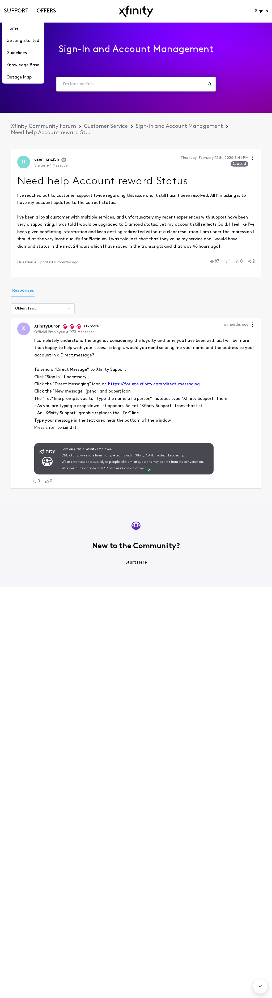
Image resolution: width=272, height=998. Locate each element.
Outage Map (19, 77)
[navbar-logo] (136, 11)
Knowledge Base (22, 65)
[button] (214, 261)
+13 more (91, 326)
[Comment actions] (252, 325)
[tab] (23, 291)
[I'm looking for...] (209, 84)
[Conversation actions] (252, 158)
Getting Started (22, 41)
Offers (46, 11)
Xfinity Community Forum (43, 126)
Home (12, 29)
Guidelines (16, 53)
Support (16, 11)
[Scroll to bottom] (260, 986)
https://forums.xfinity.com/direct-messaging (154, 384)
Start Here (136, 562)
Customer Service (106, 126)
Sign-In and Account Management (179, 126)
